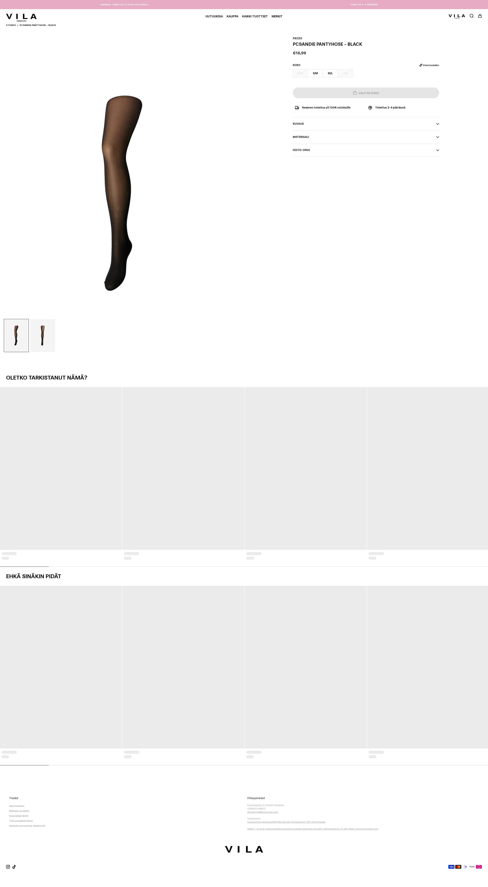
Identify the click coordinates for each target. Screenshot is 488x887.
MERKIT (277, 16)
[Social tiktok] (14, 867)
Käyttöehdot (16, 806)
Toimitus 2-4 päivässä (364, 4)
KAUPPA (232, 16)
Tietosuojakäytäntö (21, 821)
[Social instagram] (8, 867)
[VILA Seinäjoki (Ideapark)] (21, 16)
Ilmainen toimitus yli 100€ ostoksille (124, 4)
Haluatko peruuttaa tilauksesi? (27, 825)
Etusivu (11, 25)
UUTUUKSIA (214, 16)
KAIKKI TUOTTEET (255, 16)
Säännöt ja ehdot (19, 811)
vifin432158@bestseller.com (262, 812)
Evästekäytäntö (18, 816)
